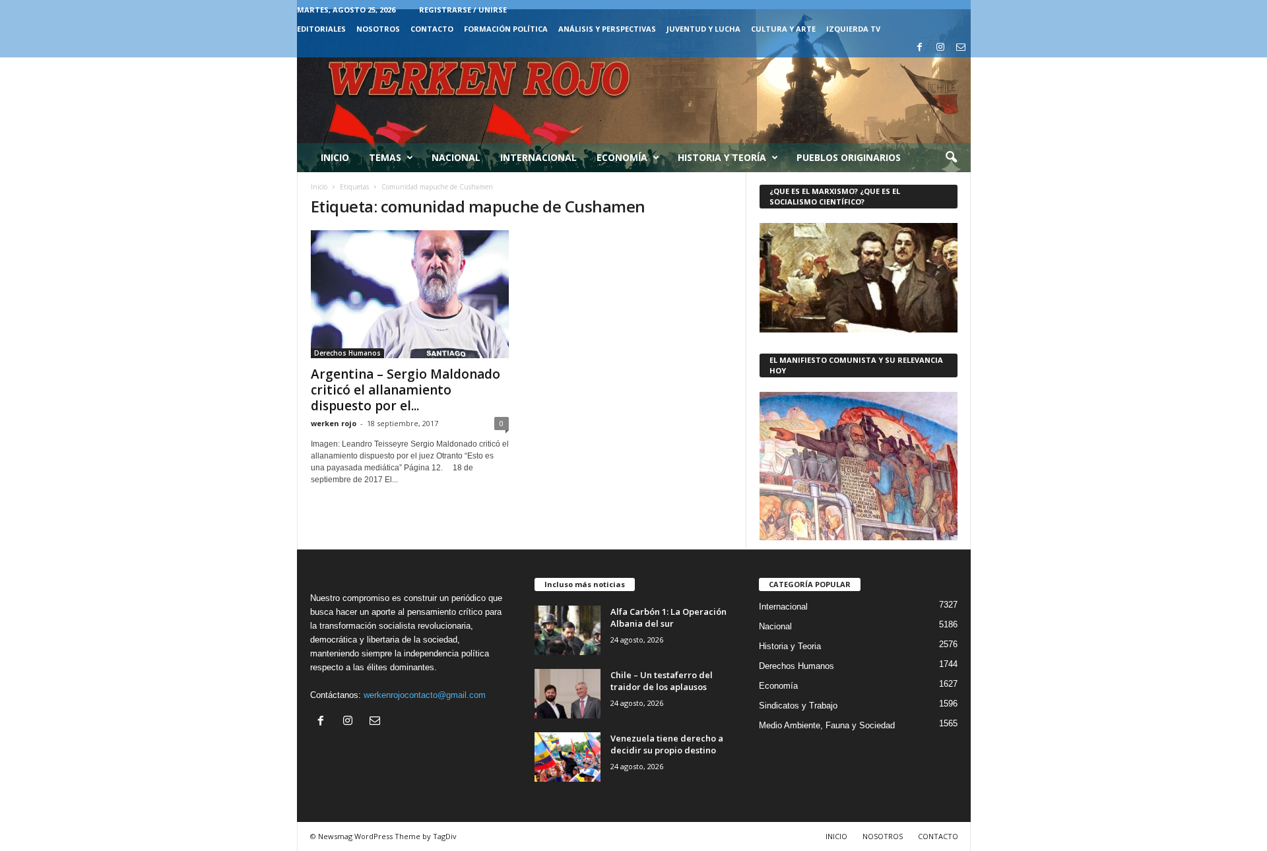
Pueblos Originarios (848, 157)
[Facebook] (920, 47)
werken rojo (333, 423)
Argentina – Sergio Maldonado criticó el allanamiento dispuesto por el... (405, 389)
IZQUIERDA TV (853, 29)
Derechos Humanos (347, 353)
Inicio (335, 157)
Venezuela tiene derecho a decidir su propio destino (666, 744)
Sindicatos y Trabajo (798, 705)
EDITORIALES (321, 29)
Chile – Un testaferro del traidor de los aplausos (661, 681)
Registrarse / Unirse (463, 10)
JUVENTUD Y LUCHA (703, 29)
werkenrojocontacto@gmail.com (425, 695)
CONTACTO (431, 29)
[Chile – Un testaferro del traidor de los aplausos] (568, 693)
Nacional (456, 157)
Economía (622, 157)
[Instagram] (940, 47)
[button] (950, 157)
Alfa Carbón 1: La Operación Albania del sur (668, 617)
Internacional (538, 157)
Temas (385, 157)
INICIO (836, 836)
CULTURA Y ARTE (783, 29)
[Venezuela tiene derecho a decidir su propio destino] (568, 757)
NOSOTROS (378, 29)
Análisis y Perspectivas (607, 29)
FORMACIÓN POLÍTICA (506, 29)
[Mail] (961, 47)
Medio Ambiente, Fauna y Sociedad (827, 725)
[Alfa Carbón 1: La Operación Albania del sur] (568, 630)
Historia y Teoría (722, 157)
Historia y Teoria (790, 646)
